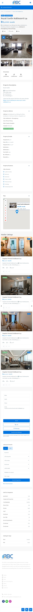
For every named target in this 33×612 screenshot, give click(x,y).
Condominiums (8, 11)
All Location (7, 460)
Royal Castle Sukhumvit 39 (24, 204)
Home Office (6, 505)
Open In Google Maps (8, 128)
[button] (20, 214)
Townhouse (5, 526)
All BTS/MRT (7, 468)
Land (4, 511)
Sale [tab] (10, 448)
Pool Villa (5, 517)
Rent (3, 15)
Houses (4, 508)
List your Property (8, 581)
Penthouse (5, 514)
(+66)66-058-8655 (8, 594)
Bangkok (12, 123)
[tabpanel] (16, 468)
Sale (4, 542)
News (5, 583)
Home (2, 11)
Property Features (8, 165)
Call (17, 424)
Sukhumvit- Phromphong (12, 118)
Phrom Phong (11, 28)
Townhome (5, 523)
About (5, 585)
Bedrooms (6, 464)
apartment (5, 496)
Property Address (8, 111)
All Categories (7, 456)
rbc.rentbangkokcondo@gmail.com (12, 596)
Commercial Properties (8, 499)
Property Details (7, 136)
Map (4, 196)
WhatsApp (17, 428)
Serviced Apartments (7, 520)
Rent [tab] (6, 448)
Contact (6, 587)
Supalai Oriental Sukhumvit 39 (11, 258)
